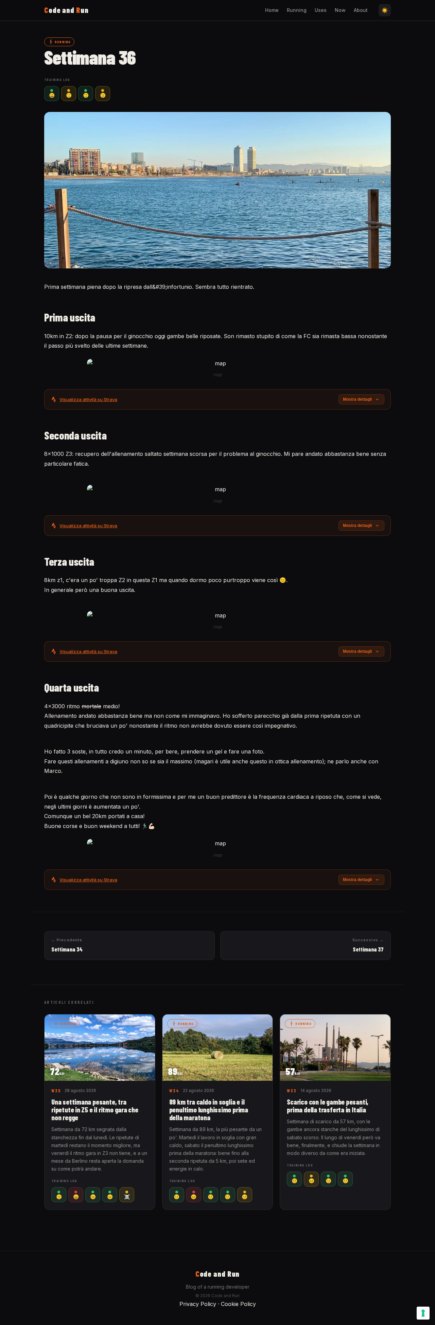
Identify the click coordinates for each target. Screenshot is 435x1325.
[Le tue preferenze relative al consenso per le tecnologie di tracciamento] (423, 1313)
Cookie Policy (238, 1304)
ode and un (66, 9)
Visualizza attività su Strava (88, 399)
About (361, 10)
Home (272, 10)
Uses (321, 10)
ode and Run (217, 1273)
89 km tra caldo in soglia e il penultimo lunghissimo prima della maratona (208, 1109)
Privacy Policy (197, 1304)
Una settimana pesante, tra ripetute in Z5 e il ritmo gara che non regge (94, 1109)
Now (340, 10)
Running (297, 10)
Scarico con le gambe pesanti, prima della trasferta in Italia (327, 1105)
